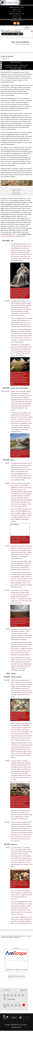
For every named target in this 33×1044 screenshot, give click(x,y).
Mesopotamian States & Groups (14, 67)
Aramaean (29, 600)
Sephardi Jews (24, 818)
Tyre (17, 567)
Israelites (8, 74)
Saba (27, 690)
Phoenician (16, 777)
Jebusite (13, 550)
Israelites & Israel (23, 65)
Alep (12, 652)
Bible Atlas (21, 236)
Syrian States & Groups (16, 69)
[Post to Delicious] (8, 996)
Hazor (2, 78)
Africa (19, 9)
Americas (19, 18)
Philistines (7, 87)
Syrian (19, 554)
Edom (16, 252)
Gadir (14, 779)
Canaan (26, 644)
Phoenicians (25, 393)
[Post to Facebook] (16, 996)
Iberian (22, 773)
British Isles (17, 7)
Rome (24, 67)
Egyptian (29, 170)
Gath (12, 580)
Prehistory (19, 11)
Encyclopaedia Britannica (8, 236)
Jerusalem (21, 98)
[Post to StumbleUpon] (5, 999)
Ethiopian (27, 694)
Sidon (15, 765)
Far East (14, 11)
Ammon (27, 85)
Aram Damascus (15, 841)
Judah (25, 417)
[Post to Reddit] (23, 996)
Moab (29, 469)
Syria (16, 650)
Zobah (27, 590)
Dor (16, 465)
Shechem (3, 129)
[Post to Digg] (12, 996)
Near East (15, 9)
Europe (22, 7)
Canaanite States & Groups (11, 65)
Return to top (23, 990)
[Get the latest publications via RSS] (14, 23)
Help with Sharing (11, 999)
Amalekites (16, 256)
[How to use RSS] (18, 23)
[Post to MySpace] (19, 996)
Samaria (18, 417)
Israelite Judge (25, 258)
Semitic (27, 72)
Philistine (23, 305)
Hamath (27, 554)
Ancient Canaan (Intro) (15, 62)
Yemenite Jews (24, 740)
